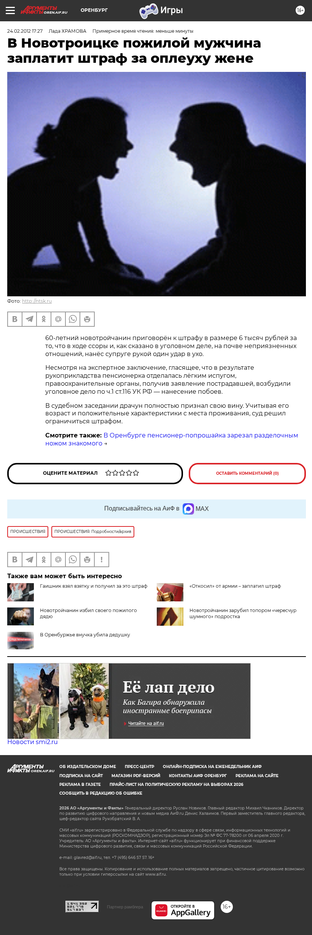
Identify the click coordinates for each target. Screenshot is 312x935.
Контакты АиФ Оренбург (198, 775)
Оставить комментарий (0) (247, 473)
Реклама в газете (80, 784)
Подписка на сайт (81, 775)
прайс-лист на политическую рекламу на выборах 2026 (176, 784)
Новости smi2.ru (32, 742)
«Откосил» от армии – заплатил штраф (235, 586)
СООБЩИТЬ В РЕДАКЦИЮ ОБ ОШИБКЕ (100, 793)
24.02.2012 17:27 (25, 31)
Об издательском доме (87, 766)
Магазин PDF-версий (135, 775)
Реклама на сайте (257, 775)
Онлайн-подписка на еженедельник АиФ (212, 766)
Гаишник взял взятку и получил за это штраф (93, 586)
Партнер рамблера (125, 907)
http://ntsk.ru (37, 301)
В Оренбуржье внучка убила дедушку (85, 635)
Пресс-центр (139, 766)
